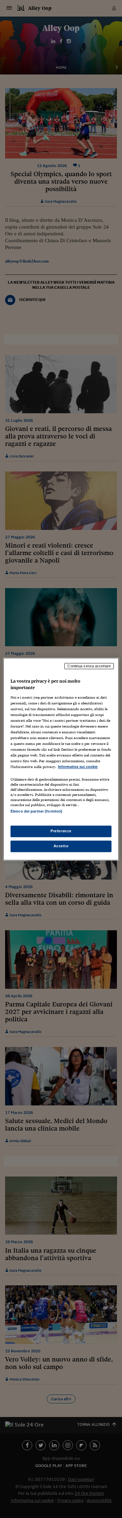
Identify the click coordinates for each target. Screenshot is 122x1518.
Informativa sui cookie (78, 767)
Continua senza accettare (89, 666)
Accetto (61, 846)
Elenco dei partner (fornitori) (36, 811)
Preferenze (61, 831)
